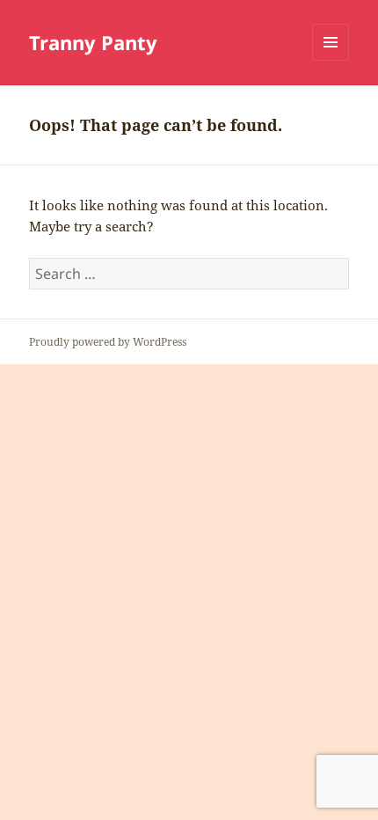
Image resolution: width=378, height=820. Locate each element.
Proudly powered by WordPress (107, 341)
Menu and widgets (331, 60)
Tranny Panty (93, 42)
